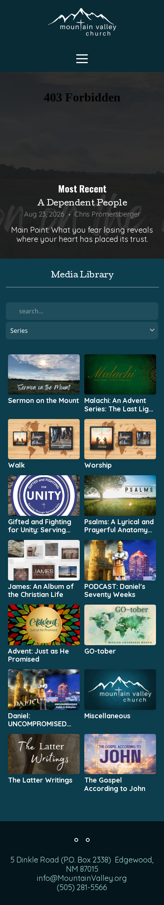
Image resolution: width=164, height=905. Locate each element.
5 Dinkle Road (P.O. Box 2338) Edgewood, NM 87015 (82, 864)
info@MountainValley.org (82, 878)
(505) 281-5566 (82, 887)
